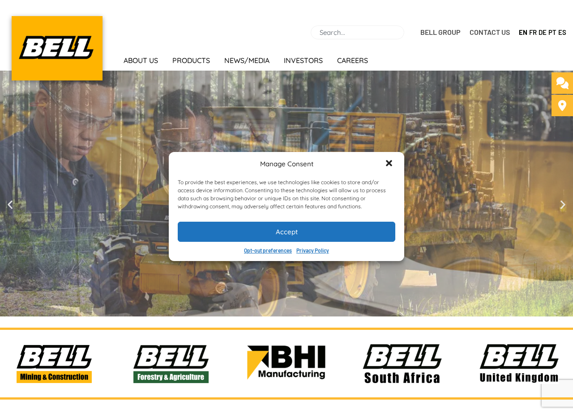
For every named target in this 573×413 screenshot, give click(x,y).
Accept (287, 232)
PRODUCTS (191, 60)
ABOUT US (141, 60)
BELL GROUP (440, 32)
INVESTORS (303, 60)
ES (562, 32)
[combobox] (357, 32)
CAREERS (352, 60)
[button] (390, 164)
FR (533, 32)
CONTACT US (490, 32)
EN (523, 32)
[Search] (407, 32)
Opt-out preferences (268, 250)
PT (552, 32)
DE (543, 32)
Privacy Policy (312, 250)
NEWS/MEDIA (246, 60)
